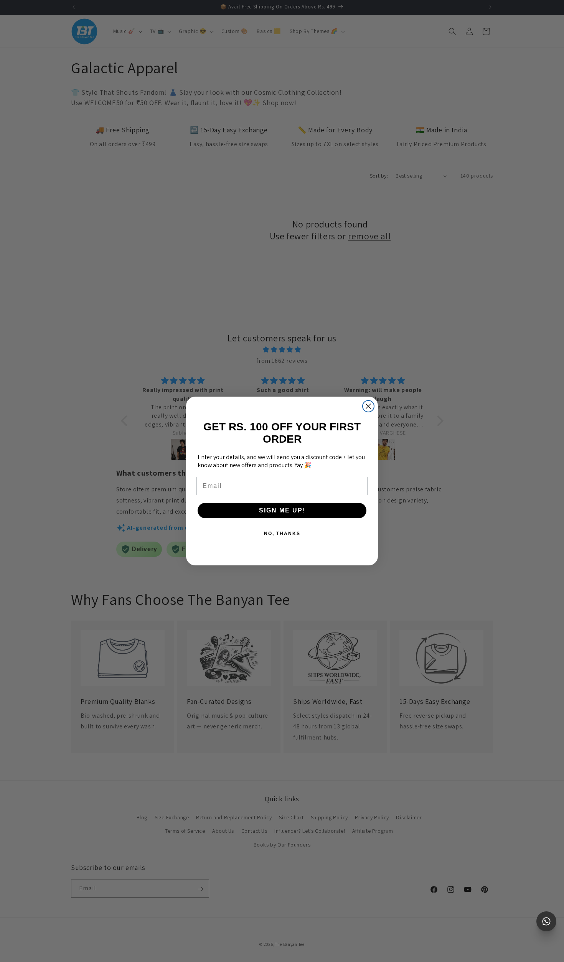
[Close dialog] (368, 406)
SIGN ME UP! (282, 510)
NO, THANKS (282, 533)
